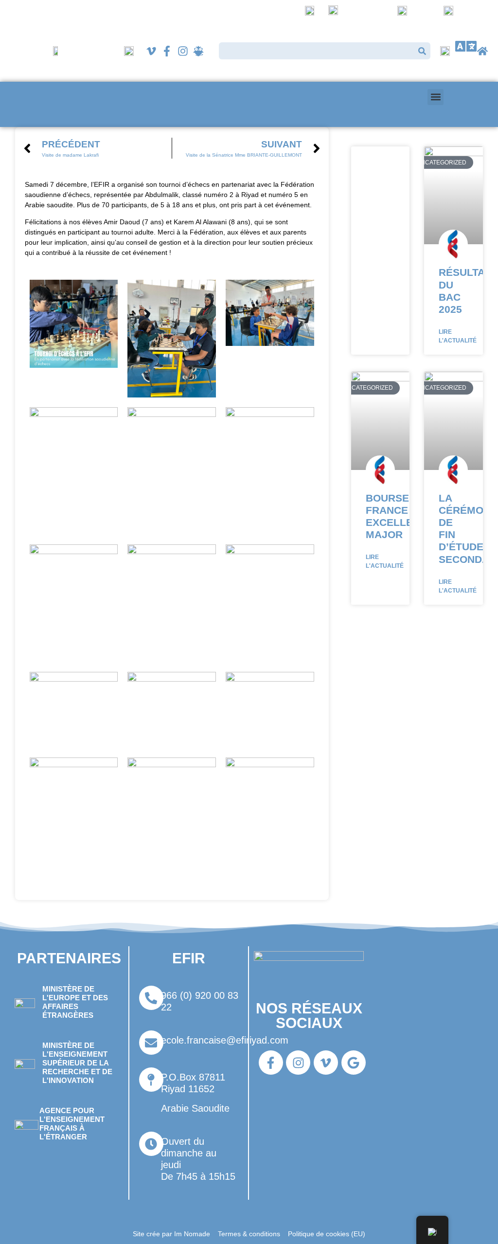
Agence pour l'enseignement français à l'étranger (72, 1123)
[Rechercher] (421, 50)
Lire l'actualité (458, 336)
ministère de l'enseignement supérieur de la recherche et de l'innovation (77, 1062)
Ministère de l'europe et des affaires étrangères (75, 1002)
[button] (466, 46)
